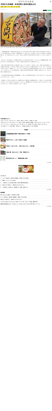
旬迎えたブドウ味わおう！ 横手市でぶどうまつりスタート (13, 185)
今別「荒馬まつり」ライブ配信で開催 (8, 126)
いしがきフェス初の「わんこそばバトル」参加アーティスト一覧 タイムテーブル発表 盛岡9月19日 (19, 201)
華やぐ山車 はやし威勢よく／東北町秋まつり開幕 (10, 194)
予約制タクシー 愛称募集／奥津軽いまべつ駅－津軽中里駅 (27, 126)
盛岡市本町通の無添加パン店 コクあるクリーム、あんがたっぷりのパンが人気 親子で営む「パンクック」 (20, 204)
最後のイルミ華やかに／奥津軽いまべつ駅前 (29, 120)
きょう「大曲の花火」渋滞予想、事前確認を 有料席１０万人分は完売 (15, 178)
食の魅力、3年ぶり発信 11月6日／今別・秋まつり (37, 124)
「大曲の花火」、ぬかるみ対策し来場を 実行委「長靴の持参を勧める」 (15, 182)
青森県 (2, 6)
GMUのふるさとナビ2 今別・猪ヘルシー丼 (19, 124)
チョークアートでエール (5, 124)
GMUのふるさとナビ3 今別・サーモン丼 (42, 122)
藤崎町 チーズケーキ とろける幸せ (9, 180)
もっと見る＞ (49, 162)
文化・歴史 (18, 6)
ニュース (8, 6)
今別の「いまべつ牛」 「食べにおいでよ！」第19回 (10, 120)
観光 (12, 6)
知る (14, 6)
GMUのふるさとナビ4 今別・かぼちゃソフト (9, 122)
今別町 (5, 6)
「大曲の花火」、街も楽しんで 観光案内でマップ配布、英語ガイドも (15, 187)
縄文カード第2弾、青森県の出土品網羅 (26, 122)
